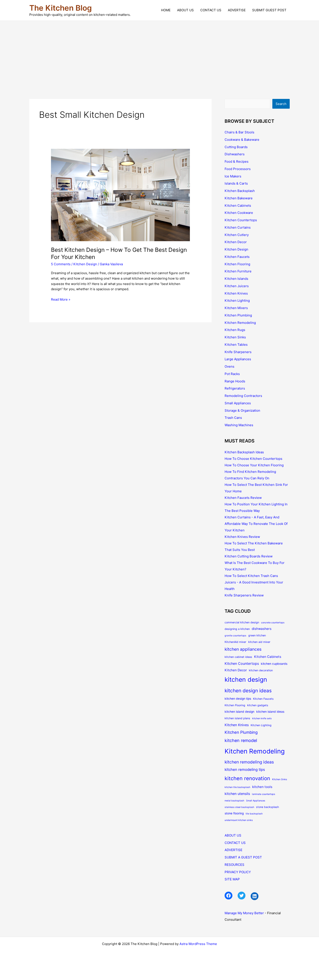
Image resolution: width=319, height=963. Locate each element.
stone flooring (234, 813)
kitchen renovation (247, 778)
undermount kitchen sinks (239, 820)
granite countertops (235, 635)
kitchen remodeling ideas (249, 762)
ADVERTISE (237, 10)
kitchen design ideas (248, 690)
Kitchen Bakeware (239, 198)
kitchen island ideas (270, 711)
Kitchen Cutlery (237, 235)
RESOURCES (234, 865)
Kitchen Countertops (241, 220)
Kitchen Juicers (237, 286)
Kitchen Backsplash (240, 191)
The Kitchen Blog (60, 7)
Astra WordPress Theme (198, 944)
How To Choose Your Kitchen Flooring (254, 465)
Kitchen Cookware (239, 213)
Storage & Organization (242, 410)
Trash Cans (233, 418)
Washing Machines (239, 425)
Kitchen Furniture (238, 271)
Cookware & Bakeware (242, 140)
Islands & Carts (236, 183)
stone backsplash (267, 807)
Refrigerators (235, 388)
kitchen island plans (237, 718)
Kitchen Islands (236, 279)
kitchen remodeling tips (245, 769)
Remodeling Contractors (243, 396)
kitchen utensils (237, 793)
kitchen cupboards (274, 663)
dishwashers (261, 629)
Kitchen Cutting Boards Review (249, 556)
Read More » (60, 299)
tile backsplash (254, 813)
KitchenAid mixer (235, 642)
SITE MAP (232, 879)
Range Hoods (235, 381)
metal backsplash (234, 800)
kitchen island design (239, 711)
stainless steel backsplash (239, 807)
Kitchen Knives (236, 293)
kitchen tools (262, 787)
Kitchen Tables (236, 344)
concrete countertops (272, 622)
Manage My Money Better (244, 913)
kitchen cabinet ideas (238, 656)
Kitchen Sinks (235, 337)
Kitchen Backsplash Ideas (244, 452)
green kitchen (257, 635)
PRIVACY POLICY (238, 872)
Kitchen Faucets (237, 257)
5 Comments (61, 264)
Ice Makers (233, 176)
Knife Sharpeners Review (244, 595)
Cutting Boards (236, 147)
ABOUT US (185, 10)
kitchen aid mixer (259, 642)
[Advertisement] (159, 53)
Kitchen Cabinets (238, 205)
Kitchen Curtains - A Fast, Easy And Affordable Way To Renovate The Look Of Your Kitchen (256, 523)
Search (281, 104)
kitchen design (246, 679)
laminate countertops (263, 794)
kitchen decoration (261, 670)
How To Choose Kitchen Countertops (253, 459)
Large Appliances (238, 359)
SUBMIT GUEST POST (269, 10)
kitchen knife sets (262, 718)
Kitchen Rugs (235, 330)
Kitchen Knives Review (242, 537)
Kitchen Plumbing (238, 315)
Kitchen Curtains (238, 227)
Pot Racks (232, 374)
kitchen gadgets (257, 705)
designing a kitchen (237, 629)
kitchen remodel (241, 740)
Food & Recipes (236, 161)
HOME (166, 10)
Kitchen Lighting (237, 300)
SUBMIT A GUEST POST (243, 857)
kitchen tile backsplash (237, 787)
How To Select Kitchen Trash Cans (251, 576)
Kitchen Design (85, 264)
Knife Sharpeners (238, 352)
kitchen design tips (238, 698)
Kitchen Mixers (236, 308)
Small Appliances (238, 403)
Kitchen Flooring (237, 264)
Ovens (229, 366)
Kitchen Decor (236, 242)
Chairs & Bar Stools (239, 132)
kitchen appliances (243, 649)
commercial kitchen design (242, 622)
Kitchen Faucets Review (243, 498)
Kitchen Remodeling (240, 323)
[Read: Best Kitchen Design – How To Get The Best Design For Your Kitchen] (120, 195)
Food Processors (238, 169)
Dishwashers (235, 154)
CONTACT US (210, 10)
